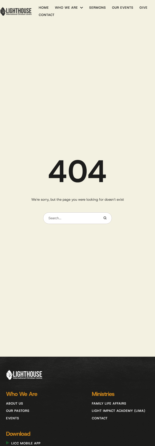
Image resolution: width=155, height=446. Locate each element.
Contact (100, 418)
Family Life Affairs (109, 403)
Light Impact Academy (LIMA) (118, 411)
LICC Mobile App (26, 443)
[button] (81, 7)
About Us (14, 403)
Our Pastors (17, 411)
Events (12, 418)
